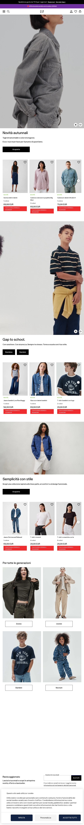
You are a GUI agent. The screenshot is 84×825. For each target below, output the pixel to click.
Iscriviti (76, 778)
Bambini (22, 352)
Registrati (51, 2)
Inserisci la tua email (52, 775)
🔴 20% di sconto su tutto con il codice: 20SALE (42, 6)
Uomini (59, 624)
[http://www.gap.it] (42, 11)
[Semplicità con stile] (42, 459)
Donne (19, 624)
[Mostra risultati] (8, 11)
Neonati (59, 688)
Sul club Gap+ (61, 2)
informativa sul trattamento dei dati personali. (60, 785)
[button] (78, 180)
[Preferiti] (75, 11)
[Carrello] (80, 11)
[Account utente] (71, 11)
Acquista (16, 149)
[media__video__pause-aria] (75, 124)
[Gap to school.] (42, 289)
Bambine (8, 352)
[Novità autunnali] (42, 85)
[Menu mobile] (4, 11)
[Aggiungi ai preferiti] (25, 162)
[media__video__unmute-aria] (80, 124)
